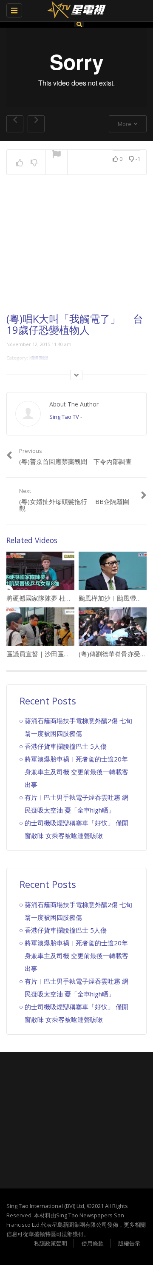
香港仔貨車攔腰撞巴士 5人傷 (66, 746)
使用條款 (93, 1243)
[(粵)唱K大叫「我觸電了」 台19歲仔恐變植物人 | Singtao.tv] (74, 10)
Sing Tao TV (64, 417)
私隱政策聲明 (50, 1243)
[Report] (56, 155)
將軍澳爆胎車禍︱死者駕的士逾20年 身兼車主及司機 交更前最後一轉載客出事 (76, 772)
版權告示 (129, 1243)
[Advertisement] (76, 251)
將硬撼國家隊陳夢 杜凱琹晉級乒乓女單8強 (66, 598)
